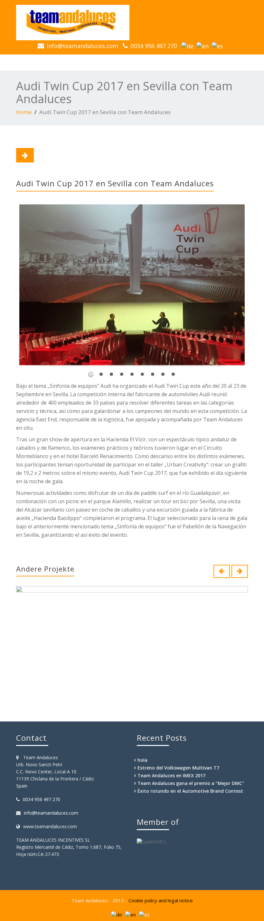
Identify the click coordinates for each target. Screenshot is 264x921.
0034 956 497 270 (153, 46)
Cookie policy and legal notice (160, 900)
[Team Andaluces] (132, 22)
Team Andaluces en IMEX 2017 (171, 775)
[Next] (25, 155)
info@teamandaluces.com (82, 46)
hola (142, 760)
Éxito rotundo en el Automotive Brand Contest (190, 791)
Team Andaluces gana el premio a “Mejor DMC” (190, 783)
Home (24, 112)
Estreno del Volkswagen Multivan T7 (178, 768)
